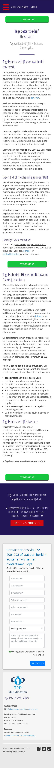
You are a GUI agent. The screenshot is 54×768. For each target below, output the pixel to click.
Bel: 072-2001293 (27, 523)
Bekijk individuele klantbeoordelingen (20, 735)
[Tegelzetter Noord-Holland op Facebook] (38, 749)
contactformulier (11, 254)
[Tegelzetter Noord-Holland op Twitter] (44, 749)
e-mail (26, 250)
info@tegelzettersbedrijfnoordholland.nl (22, 709)
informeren (41, 316)
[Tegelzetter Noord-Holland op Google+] (49, 749)
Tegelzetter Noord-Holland (23, 6)
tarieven (35, 97)
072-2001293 (27, 19)
